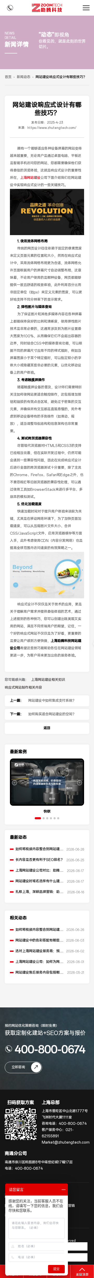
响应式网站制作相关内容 (23, 687)
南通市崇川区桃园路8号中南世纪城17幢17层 (39, 1162)
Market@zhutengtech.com (66, 1142)
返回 (47, 728)
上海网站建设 (30, 178)
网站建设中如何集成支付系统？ (52, 700)
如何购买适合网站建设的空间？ (52, 714)
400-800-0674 (50, 1049)
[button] (38, 818)
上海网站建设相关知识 (48, 680)
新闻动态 (23, 77)
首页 (8, 77)
